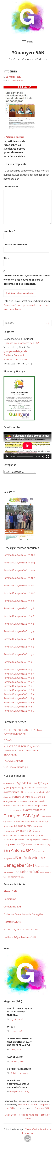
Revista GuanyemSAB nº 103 (19, 570)
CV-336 (8, 740)
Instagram (21, 359)
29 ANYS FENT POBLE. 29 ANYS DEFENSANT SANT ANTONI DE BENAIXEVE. (22, 750)
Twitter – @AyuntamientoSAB (20, 937)
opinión (21, 825)
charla (7, 797)
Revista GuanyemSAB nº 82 (19, 702)
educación (37, 801)
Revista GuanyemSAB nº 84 (19, 694)
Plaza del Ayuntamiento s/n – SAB (22, 343)
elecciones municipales (34, 805)
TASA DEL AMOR (13, 760)
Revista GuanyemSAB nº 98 (19, 608)
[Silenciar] (43, 456)
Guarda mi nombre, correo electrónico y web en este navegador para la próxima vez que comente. (27, 279)
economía (22, 801)
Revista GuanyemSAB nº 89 (19, 673)
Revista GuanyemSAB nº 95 (19, 631)
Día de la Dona (36, 797)
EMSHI (7, 810)
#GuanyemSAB (27, 53)
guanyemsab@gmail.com (17, 351)
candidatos (30, 792)
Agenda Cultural (29, 783)
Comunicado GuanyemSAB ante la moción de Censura (18, 1084)
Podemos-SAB (42, 1108)
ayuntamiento (14, 791)
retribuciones (32, 845)
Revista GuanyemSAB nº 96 (19, 623)
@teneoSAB (10, 783)
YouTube (8, 359)
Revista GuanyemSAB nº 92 (19, 654)
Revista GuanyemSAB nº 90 (19, 669)
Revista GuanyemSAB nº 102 (19, 578)
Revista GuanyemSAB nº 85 (19, 690)
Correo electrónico (16, 244)
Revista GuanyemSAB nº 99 (19, 600)
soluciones (27, 872)
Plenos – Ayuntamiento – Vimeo (21, 929)
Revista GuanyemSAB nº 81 (19, 706)
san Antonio (19, 850)
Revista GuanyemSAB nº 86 (19, 686)
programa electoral (42, 840)
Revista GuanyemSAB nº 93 (19, 646)
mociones (32, 821)
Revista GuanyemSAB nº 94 (19, 639)
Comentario (11, 186)
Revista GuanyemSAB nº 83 (19, 698)
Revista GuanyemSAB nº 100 (19, 593)
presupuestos (25, 840)
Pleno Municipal (28, 835)
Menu (30, 41)
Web (6, 258)
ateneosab (41, 788)
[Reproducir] (7, 456)
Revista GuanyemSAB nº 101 (19, 585)
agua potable (16, 788)
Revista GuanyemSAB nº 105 (19, 555)
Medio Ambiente (15, 821)
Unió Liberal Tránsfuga (16, 767)
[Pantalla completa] (47, 456)
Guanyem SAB (22, 815)
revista (45, 844)
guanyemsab (34, 809)
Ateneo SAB (10, 891)
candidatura (43, 792)
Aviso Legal (10, 1115)
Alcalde (30, 788)
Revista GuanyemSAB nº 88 (19, 677)
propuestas (15, 844)
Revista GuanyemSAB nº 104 (19, 562)
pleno (27, 831)
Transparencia (15, 877)
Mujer (43, 821)
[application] (27, 445)
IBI (43, 817)
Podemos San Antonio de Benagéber (24, 914)
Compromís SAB (13, 906)
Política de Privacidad (28, 1115)
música (8, 826)
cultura (19, 796)
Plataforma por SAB (28, 1104)
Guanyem (17, 810)
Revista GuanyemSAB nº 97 (19, 616)
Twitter (8, 355)
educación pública (13, 805)
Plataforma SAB (12, 922)
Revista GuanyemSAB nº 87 (19, 682)
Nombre (9, 231)
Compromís (10, 899)
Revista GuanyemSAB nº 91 (19, 662)
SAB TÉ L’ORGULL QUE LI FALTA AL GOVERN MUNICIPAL (19, 1012)
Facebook (19, 355)
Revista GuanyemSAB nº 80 (19, 710)
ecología (9, 801)
